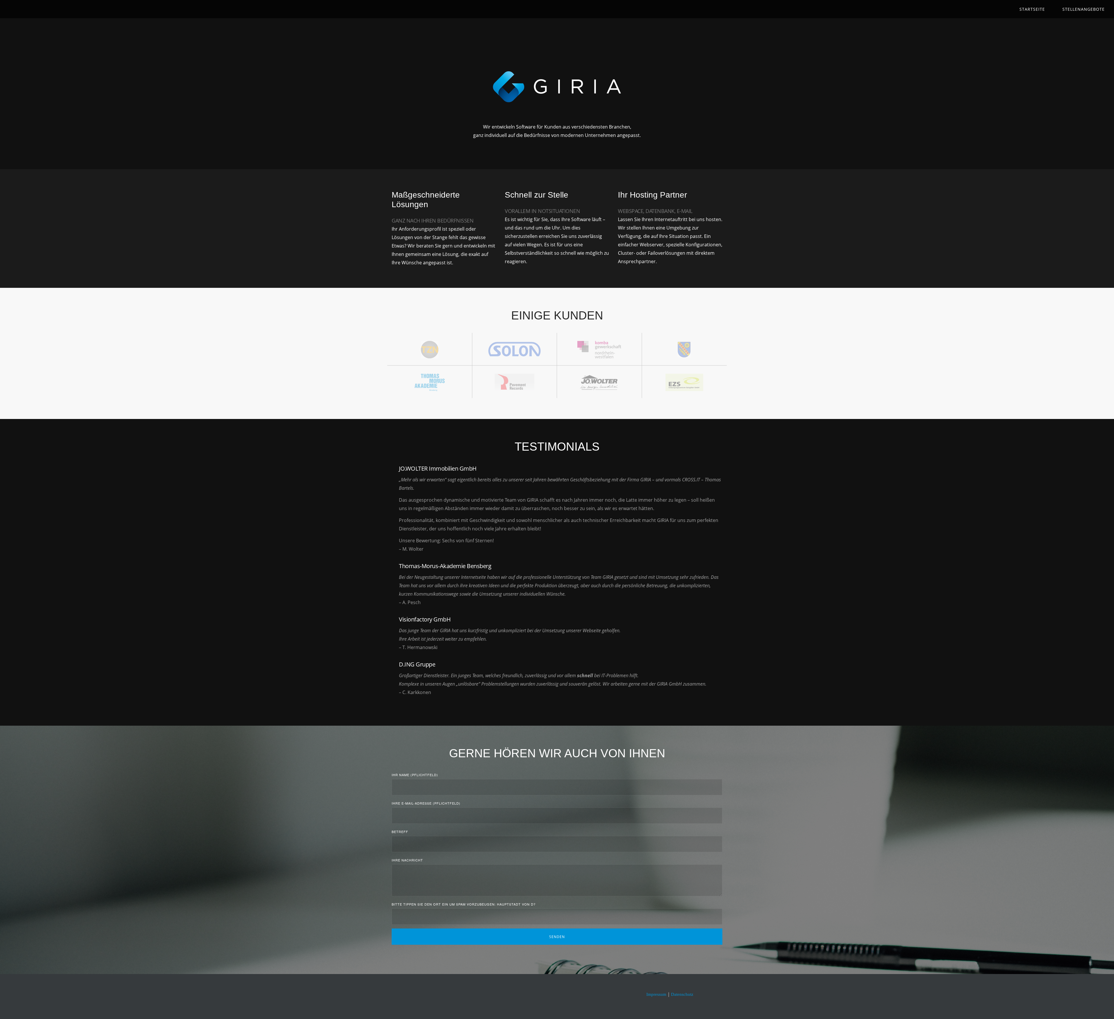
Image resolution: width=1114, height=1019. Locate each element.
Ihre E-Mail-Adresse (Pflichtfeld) (426, 803)
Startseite (1032, 9)
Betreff (400, 831)
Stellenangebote (1083, 9)
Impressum (656, 994)
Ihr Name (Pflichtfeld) (415, 774)
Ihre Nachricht (407, 860)
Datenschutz (682, 994)
